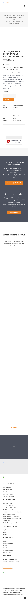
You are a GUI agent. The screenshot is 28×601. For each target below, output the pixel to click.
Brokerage (6, 534)
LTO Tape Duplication (9, 496)
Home (14, 19)
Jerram (5, 597)
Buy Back (5, 530)
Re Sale (5, 545)
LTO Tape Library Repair (9, 507)
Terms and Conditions (15, 592)
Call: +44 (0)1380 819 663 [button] (14, 182)
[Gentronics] (7, 6)
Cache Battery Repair (9, 514)
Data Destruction (7, 489)
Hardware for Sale (8, 552)
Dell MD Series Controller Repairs (12, 512)
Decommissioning (8, 543)
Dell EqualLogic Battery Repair (11, 516)
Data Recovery (7, 487)
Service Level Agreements (10, 523)
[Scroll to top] (25, 598)
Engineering (6, 520)
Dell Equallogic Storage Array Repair (13, 518)
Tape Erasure (6, 492)
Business (19, 250)
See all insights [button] (14, 427)
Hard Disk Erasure (8, 494)
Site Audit (5, 541)
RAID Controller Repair (9, 510)
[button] (24, 6)
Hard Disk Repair (7, 503)
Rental (4, 532)
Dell (13, 109)
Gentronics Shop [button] (8, 567)
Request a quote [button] (14, 212)
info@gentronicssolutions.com (11, 561)
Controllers (15, 107)
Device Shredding (8, 550)
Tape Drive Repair (8, 505)
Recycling (5, 548)
